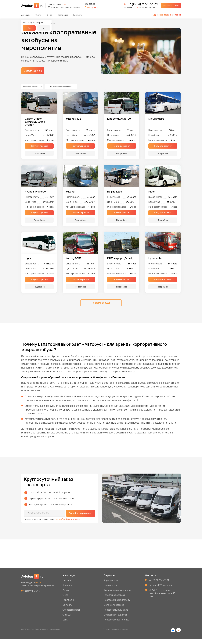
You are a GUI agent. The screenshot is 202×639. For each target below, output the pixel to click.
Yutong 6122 (73, 118)
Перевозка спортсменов (116, 619)
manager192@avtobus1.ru (162, 585)
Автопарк (25, 15)
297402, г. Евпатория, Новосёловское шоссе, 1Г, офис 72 (162, 593)
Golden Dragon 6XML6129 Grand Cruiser (35, 121)
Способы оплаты (71, 609)
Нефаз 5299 (114, 191)
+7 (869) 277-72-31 (142, 4)
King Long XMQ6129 (119, 118)
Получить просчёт (39, 146)
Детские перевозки (114, 604)
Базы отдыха (110, 585)
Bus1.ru (65, 4)
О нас (49, 15)
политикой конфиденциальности (67, 519)
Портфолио (63, 15)
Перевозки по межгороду (117, 599)
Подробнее (39, 153)
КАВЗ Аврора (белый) (120, 258)
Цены (65, 619)
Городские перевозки (115, 594)
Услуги (38, 15)
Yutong (70, 191)
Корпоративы (111, 580)
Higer (151, 191)
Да (29, 28)
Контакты (77, 15)
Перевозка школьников (116, 609)
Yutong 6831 (73, 258)
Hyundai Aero (156, 258)
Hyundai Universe (35, 191)
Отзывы (66, 614)
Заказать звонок (171, 5)
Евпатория (90, 7)
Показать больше (101, 302)
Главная (67, 580)
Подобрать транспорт (80, 513)
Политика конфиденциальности (115, 629)
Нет (43, 28)
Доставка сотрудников (115, 614)
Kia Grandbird (156, 118)
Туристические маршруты (117, 589)
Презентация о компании (169, 14)
